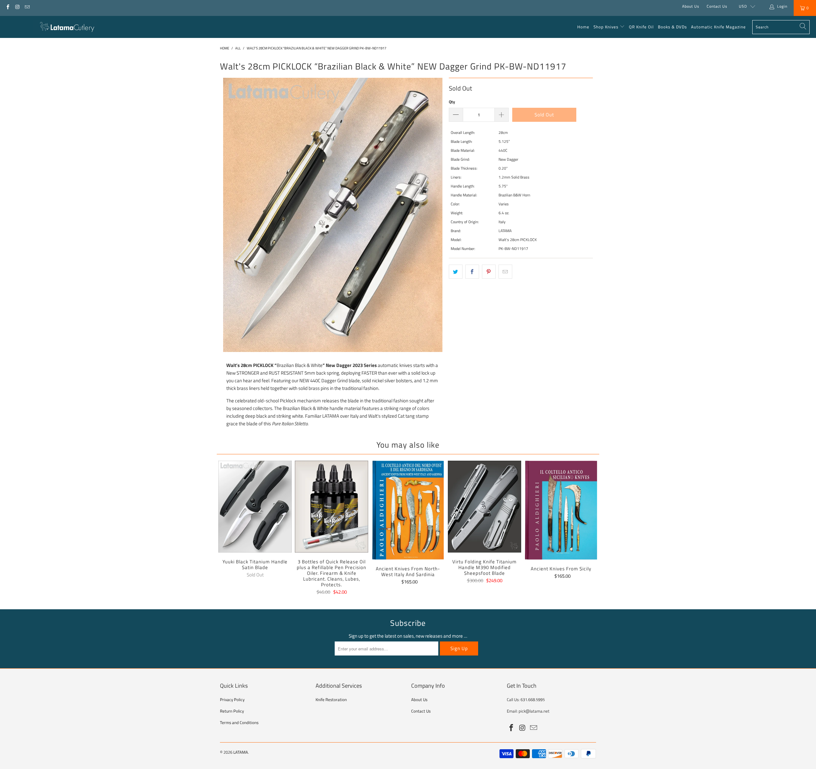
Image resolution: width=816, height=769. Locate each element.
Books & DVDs (672, 27)
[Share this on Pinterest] (489, 272)
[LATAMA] (64, 27)
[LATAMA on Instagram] (17, 6)
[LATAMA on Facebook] (7, 6)
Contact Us (717, 6)
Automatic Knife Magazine (718, 27)
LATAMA (240, 752)
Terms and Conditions (239, 722)
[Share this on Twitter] (456, 272)
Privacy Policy (232, 699)
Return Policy (232, 711)
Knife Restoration (331, 699)
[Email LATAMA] (27, 6)
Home (583, 27)
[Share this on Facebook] (472, 272)
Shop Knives (606, 27)
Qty (452, 102)
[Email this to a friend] (505, 272)
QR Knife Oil (641, 27)
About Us (690, 6)
